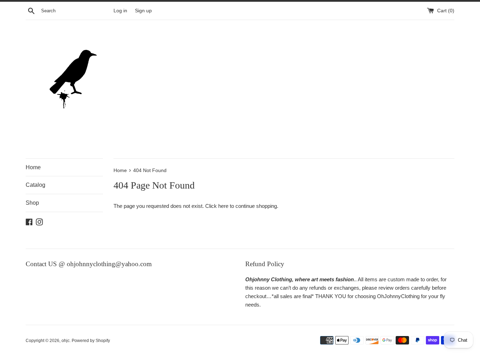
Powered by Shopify (91, 340)
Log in (120, 10)
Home (33, 167)
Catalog (35, 185)
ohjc (65, 340)
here (223, 206)
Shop (32, 203)
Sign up (143, 10)
